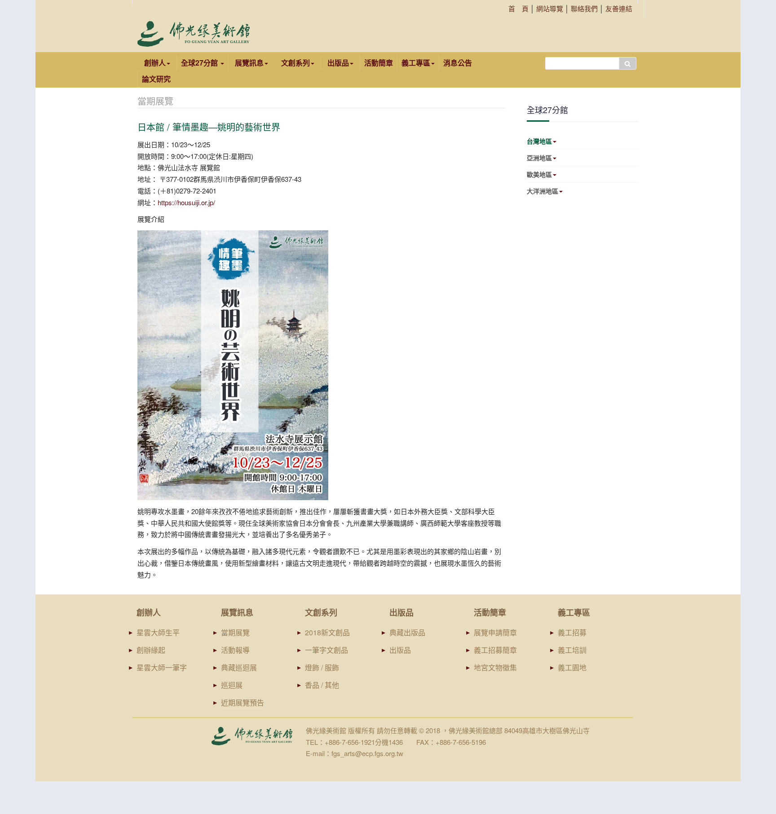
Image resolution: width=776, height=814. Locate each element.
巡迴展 (231, 685)
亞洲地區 (539, 157)
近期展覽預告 (242, 702)
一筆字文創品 (326, 650)
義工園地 (572, 667)
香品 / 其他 (322, 685)
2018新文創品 (327, 632)
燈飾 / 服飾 (322, 667)
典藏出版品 (407, 632)
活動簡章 (378, 62)
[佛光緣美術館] (193, 34)
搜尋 (627, 63)
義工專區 (415, 62)
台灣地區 (539, 140)
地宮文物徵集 (495, 667)
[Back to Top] (752, 738)
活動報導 (235, 650)
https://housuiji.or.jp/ (186, 202)
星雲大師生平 (158, 632)
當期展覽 (235, 632)
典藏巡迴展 (239, 667)
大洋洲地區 (542, 190)
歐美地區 (539, 174)
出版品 (400, 650)
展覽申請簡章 (495, 632)
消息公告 (457, 62)
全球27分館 (200, 62)
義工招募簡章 (495, 650)
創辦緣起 (151, 650)
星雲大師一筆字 (162, 667)
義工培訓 (572, 650)
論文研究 (156, 79)
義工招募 (572, 632)
